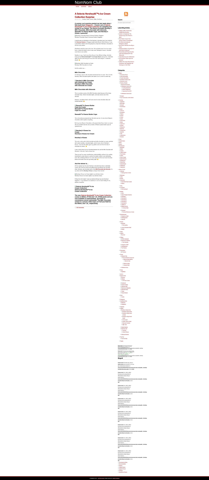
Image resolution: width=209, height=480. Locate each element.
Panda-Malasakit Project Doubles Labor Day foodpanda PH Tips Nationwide (126, 53)
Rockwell (123, 210)
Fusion (121, 117)
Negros (121, 233)
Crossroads (125, 319)
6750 (122, 193)
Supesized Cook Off (126, 91)
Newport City (124, 256)
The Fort (122, 337)
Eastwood (123, 283)
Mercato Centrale (126, 323)
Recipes (122, 96)
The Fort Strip (124, 338)
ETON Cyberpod (125, 239)
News (120, 142)
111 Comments (80, 207)
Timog (122, 291)
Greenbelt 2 (124, 199)
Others (120, 144)
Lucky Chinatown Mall (126, 227)
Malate (122, 229)
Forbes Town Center (126, 321)
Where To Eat (122, 169)
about (90, 6)
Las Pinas (122, 187)
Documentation (122, 464)
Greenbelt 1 (124, 198)
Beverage (122, 103)
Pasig (121, 270)
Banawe (123, 277)
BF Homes (123, 252)
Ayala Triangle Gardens (126, 194)
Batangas (122, 175)
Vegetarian (122, 167)
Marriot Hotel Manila (128, 259)
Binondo (123, 223)
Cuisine (87, 19)
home (77, 6)
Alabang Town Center (126, 172)
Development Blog (123, 462)
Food (120, 139)
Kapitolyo (123, 271)
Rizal (121, 295)
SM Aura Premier (125, 334)
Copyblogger (101, 478)
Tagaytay (122, 306)
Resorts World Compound (128, 257)
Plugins (120, 465)
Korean (121, 125)
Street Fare (122, 162)
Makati (121, 191)
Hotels (121, 155)
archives (83, 6)
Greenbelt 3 (124, 201)
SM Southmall (124, 189)
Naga (121, 231)
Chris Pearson (116, 478)
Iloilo (121, 185)
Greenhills (122, 180)
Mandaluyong (123, 214)
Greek (121, 118)
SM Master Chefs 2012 (126, 93)
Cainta (122, 297)
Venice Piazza (125, 332)
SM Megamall (124, 217)
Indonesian (122, 120)
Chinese (122, 110)
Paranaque (122, 250)
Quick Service (123, 159)
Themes (121, 470)
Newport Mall (126, 265)
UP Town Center (126, 280)
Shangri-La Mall (124, 216)
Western (122, 136)
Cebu (121, 176)
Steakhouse (122, 160)
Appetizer (122, 101)
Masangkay (125, 225)
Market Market (124, 327)
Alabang (122, 171)
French (121, 115)
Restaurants (121, 145)
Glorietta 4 (123, 196)
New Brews (99, 19)
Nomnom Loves (123, 81)
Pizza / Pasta (123, 157)
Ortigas (121, 237)
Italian (121, 122)
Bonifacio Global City (126, 310)
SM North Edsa (124, 289)
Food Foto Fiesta (124, 74)
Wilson (122, 183)
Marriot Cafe (127, 261)
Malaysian (122, 127)
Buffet (121, 149)
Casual (121, 150)
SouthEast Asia (123, 301)
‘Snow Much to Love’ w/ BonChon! (126, 56)
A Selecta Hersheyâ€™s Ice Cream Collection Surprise (92, 15)
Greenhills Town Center (126, 181)
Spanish (122, 132)
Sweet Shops (123, 163)
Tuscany (124, 330)
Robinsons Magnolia (126, 288)
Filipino (95, 19)
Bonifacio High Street (127, 311)
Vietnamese (122, 135)
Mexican (122, 128)
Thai (121, 133)
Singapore (89, 25)
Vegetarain (122, 165)
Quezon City (123, 275)
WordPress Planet (123, 472)
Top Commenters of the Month (126, 97)
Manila (121, 221)
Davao (121, 178)
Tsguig (121, 341)
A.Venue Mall (125, 208)
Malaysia (123, 302)
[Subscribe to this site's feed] (126, 14)
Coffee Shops (123, 152)
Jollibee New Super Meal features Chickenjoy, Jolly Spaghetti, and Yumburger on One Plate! (126, 63)
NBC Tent (124, 324)
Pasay (121, 254)
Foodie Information (124, 78)
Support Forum (122, 468)
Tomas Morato (124, 292)
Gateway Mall (124, 286)
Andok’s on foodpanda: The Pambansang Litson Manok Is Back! (125, 35)
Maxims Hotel (127, 263)
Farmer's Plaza (124, 284)
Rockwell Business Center (128, 212)
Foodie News (122, 141)
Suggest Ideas (122, 467)
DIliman (123, 279)
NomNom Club (88, 2)
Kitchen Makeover (126, 89)
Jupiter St (123, 204)
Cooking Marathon (126, 87)
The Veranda (125, 242)
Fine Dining (122, 154)
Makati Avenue (124, 206)
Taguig (121, 308)
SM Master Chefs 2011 (126, 86)
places (121, 274)
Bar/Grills (122, 147)
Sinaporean (122, 130)
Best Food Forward (125, 84)
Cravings (84, 19)
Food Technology (124, 76)
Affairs (120, 73)
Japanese (122, 123)
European (122, 112)
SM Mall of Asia (124, 267)
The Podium (124, 248)
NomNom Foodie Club (125, 79)
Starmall (123, 219)
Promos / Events (123, 83)
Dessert (91, 19)
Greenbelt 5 (124, 203)
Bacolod (123, 234)
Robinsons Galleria (125, 240)
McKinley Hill (124, 328)
